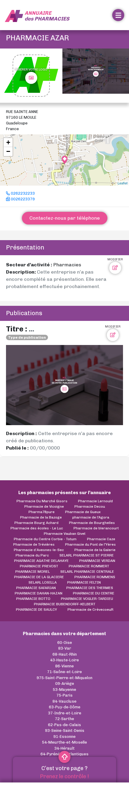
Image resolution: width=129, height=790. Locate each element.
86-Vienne (64, 666)
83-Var (64, 648)
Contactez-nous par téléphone (64, 218)
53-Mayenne (64, 689)
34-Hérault (64, 748)
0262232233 (22, 193)
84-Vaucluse (64, 701)
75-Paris (64, 695)
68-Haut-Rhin (64, 654)
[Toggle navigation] (118, 15)
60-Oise (64, 642)
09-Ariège (64, 683)
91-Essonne (64, 736)
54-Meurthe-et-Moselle (64, 742)
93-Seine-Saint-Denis (64, 730)
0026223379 (22, 199)
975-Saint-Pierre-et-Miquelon (64, 678)
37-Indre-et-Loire (64, 713)
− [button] (8, 151)
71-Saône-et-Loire (64, 671)
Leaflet (123, 182)
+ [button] (8, 142)
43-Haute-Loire (64, 660)
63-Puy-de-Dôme (64, 707)
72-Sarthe (64, 718)
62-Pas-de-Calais (64, 725)
